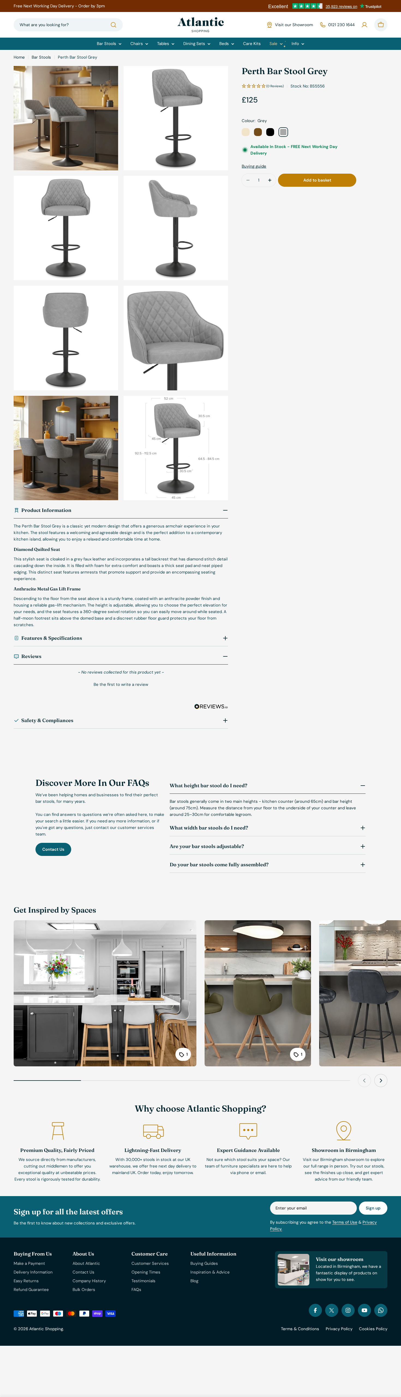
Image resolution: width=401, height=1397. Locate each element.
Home (19, 57)
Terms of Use (344, 1222)
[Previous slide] (364, 1080)
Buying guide (254, 166)
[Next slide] (380, 1080)
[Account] (364, 25)
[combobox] (68, 24)
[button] (121, 683)
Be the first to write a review (121, 684)
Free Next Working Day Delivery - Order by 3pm (59, 6)
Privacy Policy (339, 1329)
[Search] (113, 25)
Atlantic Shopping (46, 1329)
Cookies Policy (373, 1329)
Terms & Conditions (300, 1329)
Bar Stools (41, 57)
